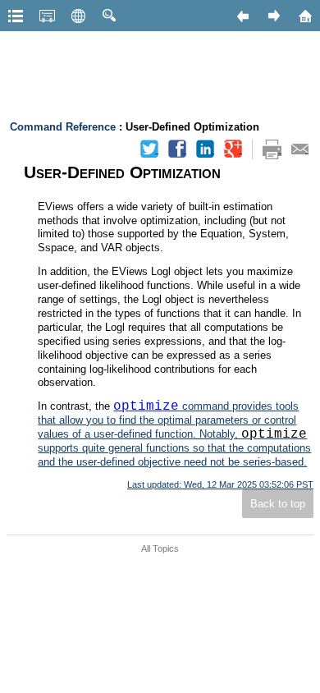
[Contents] (15, 15)
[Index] (46, 15)
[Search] (109, 15)
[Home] (304, 15)
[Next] (273, 15)
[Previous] (242, 15)
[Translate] (78, 15)
